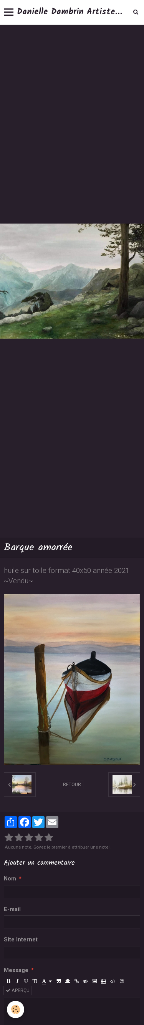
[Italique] (17, 981)
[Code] (113, 981)
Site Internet (21, 939)
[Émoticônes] (121, 981)
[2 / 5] (19, 838)
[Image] (94, 981)
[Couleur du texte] (47, 981)
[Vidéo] (103, 981)
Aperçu (20, 990)
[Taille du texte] (35, 981)
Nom (10, 878)
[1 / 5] (9, 838)
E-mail (12, 909)
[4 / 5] (39, 838)
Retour (72, 784)
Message (16, 970)
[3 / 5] (29, 838)
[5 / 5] (49, 838)
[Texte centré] (67, 981)
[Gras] (8, 981)
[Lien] (76, 981)
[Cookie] (15, 1009)
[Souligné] (26, 981)
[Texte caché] (85, 981)
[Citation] (58, 981)
